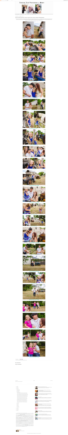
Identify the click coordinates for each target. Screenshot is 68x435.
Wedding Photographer (29, 425)
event (22, 417)
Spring (18, 424)
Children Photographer (24, 415)
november (17, 422)
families (27, 417)
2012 (17, 409)
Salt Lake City (25, 423)
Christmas (28, 415)
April (17, 405)
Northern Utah (32, 421)
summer (24, 424)
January (22, 419)
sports (16, 424)
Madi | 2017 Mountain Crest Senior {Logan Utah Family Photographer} (44, 400)
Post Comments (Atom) (20, 381)
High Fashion (27, 418)
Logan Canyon (19, 420)
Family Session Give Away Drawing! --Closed (42, 386)
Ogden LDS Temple (22, 422)
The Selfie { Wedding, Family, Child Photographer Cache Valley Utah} (44, 393)
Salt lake (22, 423)
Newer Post (16, 380)
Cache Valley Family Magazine (27, 414)
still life (20, 424)
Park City (27, 422)
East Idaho (27, 416)
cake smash (32, 414)
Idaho (21, 419)
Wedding (25, 425)
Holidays (19, 419)
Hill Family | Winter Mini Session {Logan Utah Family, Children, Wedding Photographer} (45, 417)
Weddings (32, 425)
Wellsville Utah (17, 426)
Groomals (22, 418)
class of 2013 (31, 415)
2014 (20, 413)
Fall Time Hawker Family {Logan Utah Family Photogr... (22, 393)
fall (24, 417)
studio (22, 424)
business (18, 414)
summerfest (31, 424)
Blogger (40, 433)
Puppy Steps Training (40, 410)
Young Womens (25, 426)
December (18, 389)
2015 (22, 413)
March (17, 406)
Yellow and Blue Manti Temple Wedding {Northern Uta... (22, 395)
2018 (17, 386)
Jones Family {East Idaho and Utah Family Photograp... (22, 398)
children (19, 415)
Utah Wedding (23, 425)
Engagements (20, 417)
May (17, 404)
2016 (25, 413)
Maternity (31, 420)
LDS (31, 419)
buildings (16, 414)
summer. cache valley (27, 424)
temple (32, 424)
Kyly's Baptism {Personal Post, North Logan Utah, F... (22, 399)
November (18, 390)
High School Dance (30, 418)
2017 (17, 387)
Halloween (24, 418)
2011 (17, 410)
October (18, 391)
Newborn (26, 421)
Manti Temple (29, 420)
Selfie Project (27, 423)
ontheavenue (25, 422)
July (24, 419)
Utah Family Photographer (18, 425)
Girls (16, 418)
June (17, 403)
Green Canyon (19, 418)
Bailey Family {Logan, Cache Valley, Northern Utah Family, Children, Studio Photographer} (44, 404)
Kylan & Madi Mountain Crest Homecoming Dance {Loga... (22, 394)
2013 (18, 413)
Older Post (51, 380)
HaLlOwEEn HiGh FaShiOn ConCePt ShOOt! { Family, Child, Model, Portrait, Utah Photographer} (44, 390)
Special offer (32, 423)
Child (16, 415)
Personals (31, 422)
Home (34, 380)
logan (16, 420)
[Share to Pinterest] (22, 359)
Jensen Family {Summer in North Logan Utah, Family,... (22, 400)
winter (22, 426)
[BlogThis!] (20, 359)
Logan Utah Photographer (24, 420)
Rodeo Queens (20, 423)
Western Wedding (20, 426)
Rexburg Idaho (17, 423)
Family (30, 417)
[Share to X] (21, 359)
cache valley (22, 414)
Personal (29, 422)
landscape (30, 419)
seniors (29, 423)
